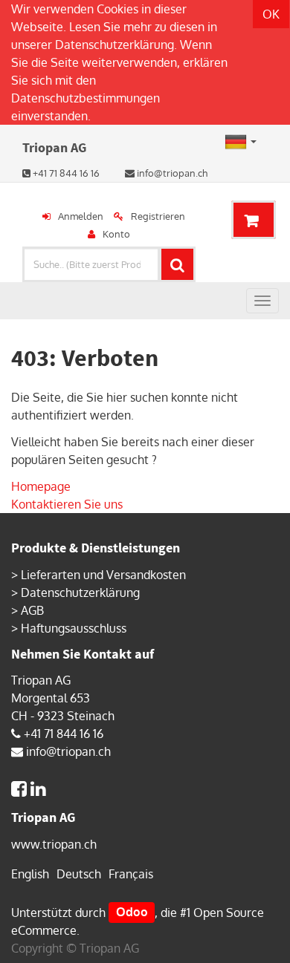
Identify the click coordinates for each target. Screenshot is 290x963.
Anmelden (80, 216)
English (30, 873)
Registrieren (158, 216)
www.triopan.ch (54, 844)
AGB (32, 610)
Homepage (41, 486)
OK (271, 14)
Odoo (132, 912)
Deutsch (79, 873)
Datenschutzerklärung (114, 44)
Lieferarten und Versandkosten (103, 574)
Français (131, 873)
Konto (116, 234)
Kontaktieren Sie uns (67, 504)
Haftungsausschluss (73, 628)
